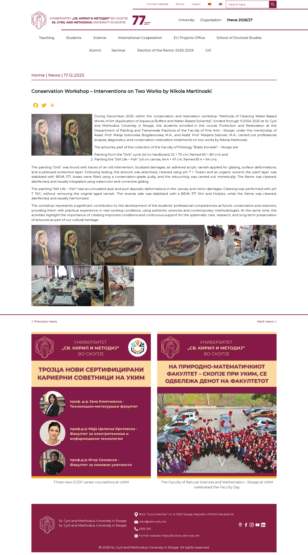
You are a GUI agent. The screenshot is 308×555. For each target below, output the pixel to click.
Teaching (46, 38)
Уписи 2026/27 (239, 20)
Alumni (95, 50)
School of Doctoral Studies (239, 38)
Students (74, 38)
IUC (208, 50)
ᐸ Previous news (44, 321)
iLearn (196, 4)
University (186, 20)
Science (99, 38)
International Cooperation (140, 38)
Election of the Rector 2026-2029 (165, 50)
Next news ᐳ (267, 321)
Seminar (118, 50)
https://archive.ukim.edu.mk (180, 535)
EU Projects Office (189, 38)
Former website (157, 4)
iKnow (180, 4)
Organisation (210, 20)
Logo (91, 20)
